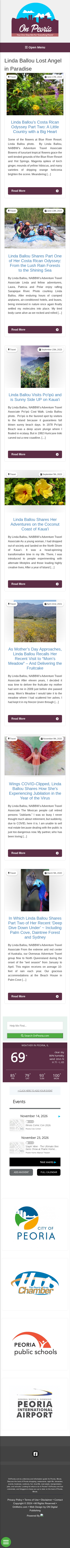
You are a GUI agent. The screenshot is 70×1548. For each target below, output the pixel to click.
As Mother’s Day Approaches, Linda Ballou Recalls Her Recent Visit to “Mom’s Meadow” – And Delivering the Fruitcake (35, 658)
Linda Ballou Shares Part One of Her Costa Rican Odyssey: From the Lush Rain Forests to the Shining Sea (35, 263)
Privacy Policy (14, 1499)
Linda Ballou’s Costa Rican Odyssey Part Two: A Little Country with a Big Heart (35, 127)
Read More (18, 190)
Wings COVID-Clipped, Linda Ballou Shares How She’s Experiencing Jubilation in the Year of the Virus (35, 791)
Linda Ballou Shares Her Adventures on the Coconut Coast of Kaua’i (35, 524)
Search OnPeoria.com (36, 1035)
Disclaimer (46, 1499)
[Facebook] (35, 1454)
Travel (13, 77)
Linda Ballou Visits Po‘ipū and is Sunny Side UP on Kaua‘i (35, 397)
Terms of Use (31, 1499)
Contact (58, 1499)
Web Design (36, 1507)
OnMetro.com (20, 1507)
